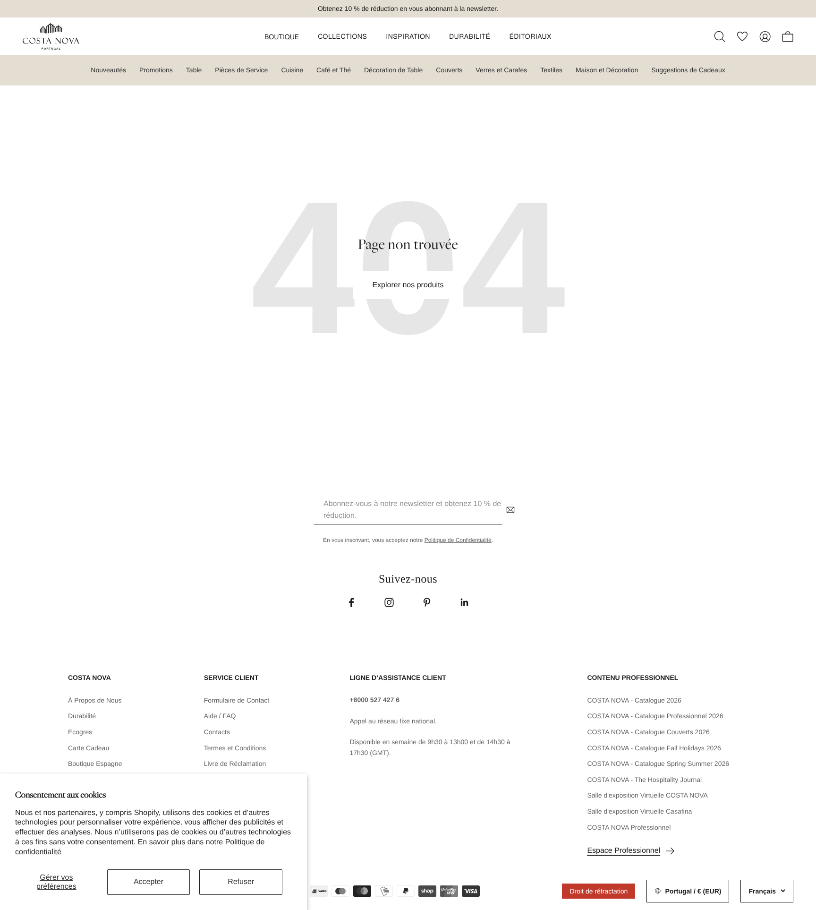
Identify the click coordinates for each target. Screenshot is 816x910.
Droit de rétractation (599, 891)
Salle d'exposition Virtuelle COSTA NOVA (647, 795)
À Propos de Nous (95, 700)
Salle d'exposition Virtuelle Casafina (639, 811)
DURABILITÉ (469, 36)
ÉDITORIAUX (530, 36)
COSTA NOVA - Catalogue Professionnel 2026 (655, 716)
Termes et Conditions (235, 748)
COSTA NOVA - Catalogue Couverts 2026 (648, 732)
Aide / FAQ (220, 716)
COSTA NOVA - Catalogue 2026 (634, 700)
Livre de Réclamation (235, 763)
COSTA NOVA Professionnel (629, 827)
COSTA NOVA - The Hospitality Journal (644, 779)
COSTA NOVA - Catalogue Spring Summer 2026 (658, 763)
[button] (281, 36)
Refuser (241, 882)
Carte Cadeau (88, 748)
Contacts (217, 732)
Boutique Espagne (95, 763)
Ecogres (80, 732)
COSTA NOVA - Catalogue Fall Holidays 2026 (654, 748)
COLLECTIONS (342, 36)
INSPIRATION (408, 36)
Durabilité (82, 716)
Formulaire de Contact (237, 700)
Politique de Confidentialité (458, 540)
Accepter (148, 882)
